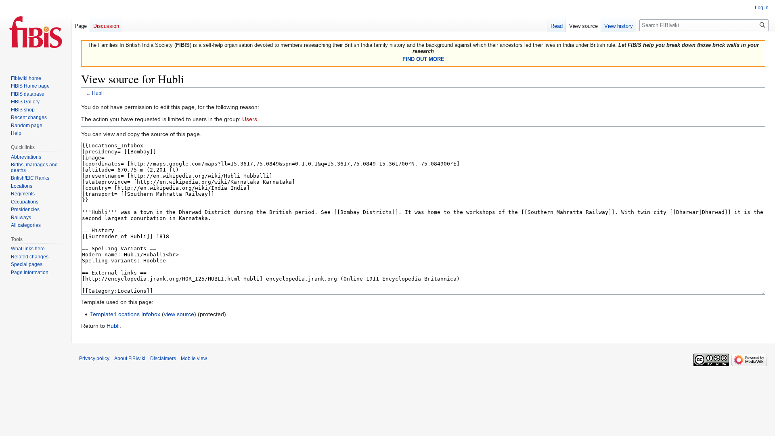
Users (249, 119)
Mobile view (194, 358)
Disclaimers (163, 358)
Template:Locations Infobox (125, 314)
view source (179, 314)
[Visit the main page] (35, 32)
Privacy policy (94, 358)
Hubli (98, 93)
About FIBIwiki (129, 358)
